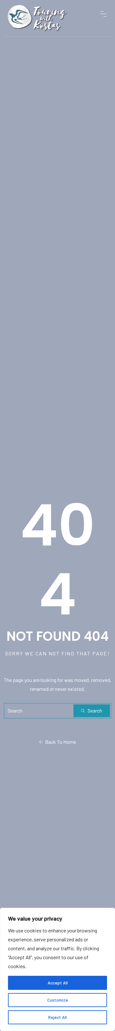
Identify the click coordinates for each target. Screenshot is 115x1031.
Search (94, 710)
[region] (57, 969)
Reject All (57, 1017)
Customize (57, 1000)
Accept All (58, 982)
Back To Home (59, 742)
